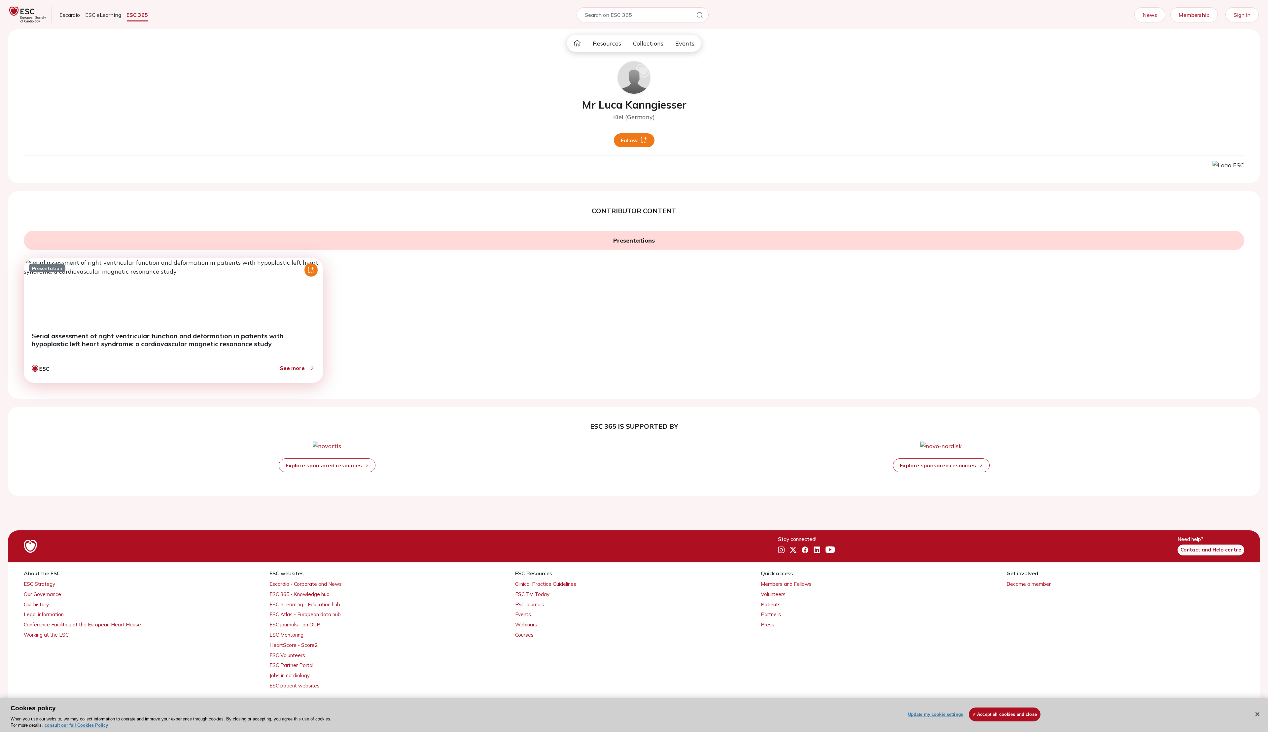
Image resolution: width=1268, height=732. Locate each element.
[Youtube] (830, 550)
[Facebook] (805, 550)
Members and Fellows (786, 584)
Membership (1194, 15)
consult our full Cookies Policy (76, 725)
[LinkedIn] (817, 550)
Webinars (526, 624)
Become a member (1028, 584)
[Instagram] (781, 550)
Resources (607, 43)
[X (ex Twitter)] (793, 550)
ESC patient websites (294, 685)
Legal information (44, 614)
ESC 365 (137, 15)
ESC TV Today (532, 594)
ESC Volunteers (287, 655)
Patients (771, 604)
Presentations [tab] (634, 240)
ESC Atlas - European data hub (305, 614)
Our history (36, 604)
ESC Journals (529, 604)
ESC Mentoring (286, 635)
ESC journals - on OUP (294, 624)
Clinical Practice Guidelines (545, 584)
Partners (771, 614)
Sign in (1242, 15)
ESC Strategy (39, 584)
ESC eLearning (103, 15)
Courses (524, 635)
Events (684, 43)
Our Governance (42, 594)
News (1150, 15)
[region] (634, 715)
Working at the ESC (46, 635)
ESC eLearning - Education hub (304, 604)
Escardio (69, 15)
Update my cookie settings (935, 714)
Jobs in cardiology (289, 675)
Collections (648, 43)
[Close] (1257, 714)
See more (292, 368)
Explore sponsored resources (324, 465)
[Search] (699, 16)
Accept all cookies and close (1007, 714)
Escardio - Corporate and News (305, 584)
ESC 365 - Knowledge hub (299, 594)
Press (767, 624)
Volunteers (773, 594)
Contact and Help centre (1210, 550)
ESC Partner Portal (291, 665)
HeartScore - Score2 (293, 645)
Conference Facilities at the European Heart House (82, 624)
